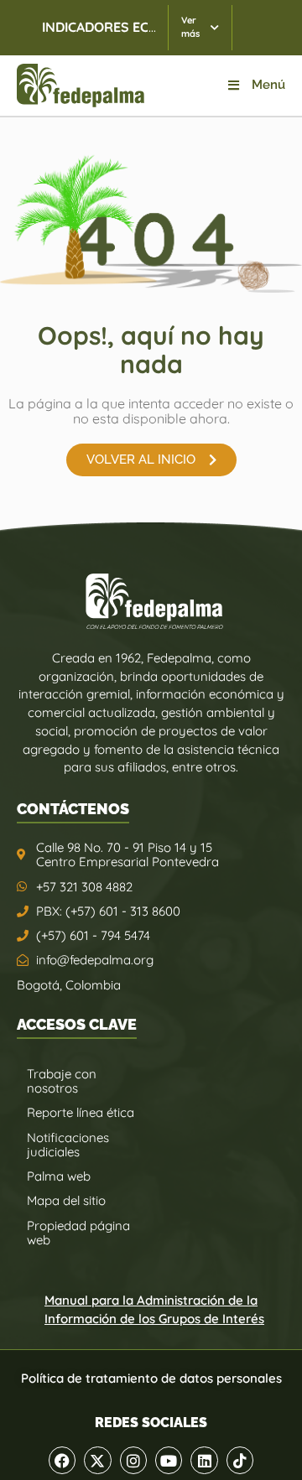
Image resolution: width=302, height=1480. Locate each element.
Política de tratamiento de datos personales (151, 1378)
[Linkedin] (203, 1459)
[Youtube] (168, 1459)
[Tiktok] (239, 1459)
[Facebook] (62, 1459)
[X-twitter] (97, 1459)
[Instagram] (133, 1459)
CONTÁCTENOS (73, 809)
